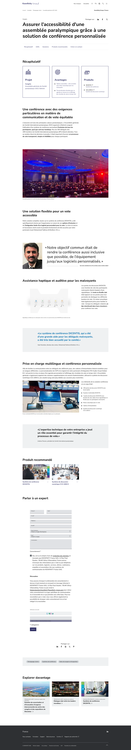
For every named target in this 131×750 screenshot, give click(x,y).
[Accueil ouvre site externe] (31, 3)
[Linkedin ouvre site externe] (107, 731)
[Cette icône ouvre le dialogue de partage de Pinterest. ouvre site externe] (74, 647)
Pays (32, 535)
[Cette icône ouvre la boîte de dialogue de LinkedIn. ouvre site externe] (98, 19)
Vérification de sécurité (34, 609)
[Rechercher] (103, 3)
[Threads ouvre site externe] (65, 647)
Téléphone (33, 520)
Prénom (33, 511)
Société (32, 525)
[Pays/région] (99, 3)
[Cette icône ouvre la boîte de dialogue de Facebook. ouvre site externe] (102, 19)
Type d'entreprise (34, 530)
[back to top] (107, 745)
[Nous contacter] (95, 3)
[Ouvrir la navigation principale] (106, 3)
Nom (49, 511)
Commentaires (34, 540)
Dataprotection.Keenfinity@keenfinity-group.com (46, 590)
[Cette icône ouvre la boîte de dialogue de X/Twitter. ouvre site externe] (70, 647)
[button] (36, 475)
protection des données (61, 556)
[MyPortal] (92, 3)
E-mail (32, 515)
